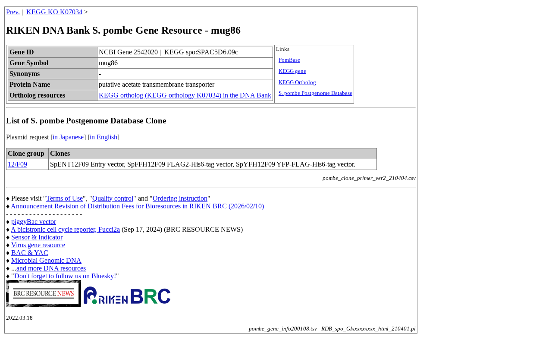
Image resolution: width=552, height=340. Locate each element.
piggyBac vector (33, 221)
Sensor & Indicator (37, 237)
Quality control (112, 198)
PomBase (289, 60)
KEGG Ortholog (297, 82)
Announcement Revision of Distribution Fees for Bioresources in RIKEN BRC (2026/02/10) (137, 206)
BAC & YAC (29, 252)
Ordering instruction (180, 198)
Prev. (13, 12)
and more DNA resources (51, 268)
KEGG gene (292, 71)
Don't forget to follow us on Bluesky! (65, 276)
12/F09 (17, 164)
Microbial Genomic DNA (46, 260)
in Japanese (68, 137)
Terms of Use (64, 198)
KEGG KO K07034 (54, 12)
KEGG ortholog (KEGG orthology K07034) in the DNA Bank (185, 95)
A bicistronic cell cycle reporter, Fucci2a (65, 229)
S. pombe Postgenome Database (315, 93)
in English (103, 137)
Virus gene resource (38, 245)
